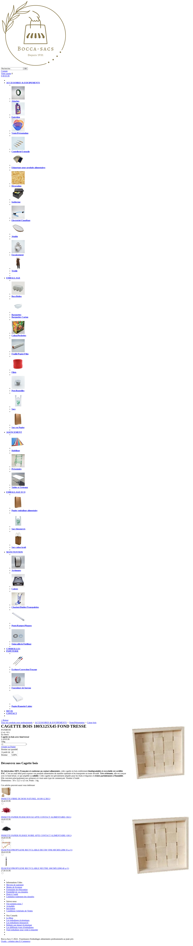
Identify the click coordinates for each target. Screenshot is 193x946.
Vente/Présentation (77, 722)
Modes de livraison (14, 887)
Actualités (10, 906)
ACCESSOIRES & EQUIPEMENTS (51, 722)
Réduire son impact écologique (19, 925)
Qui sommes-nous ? (14, 904)
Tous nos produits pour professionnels (16, 722)
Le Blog (9, 918)
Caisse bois (91, 722)
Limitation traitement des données (20, 897)
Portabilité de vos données (17, 892)
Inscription (10, 908)
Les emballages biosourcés (17, 923)
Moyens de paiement (15, 885)
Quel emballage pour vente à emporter (22, 930)
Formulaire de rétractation (17, 889)
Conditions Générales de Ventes (19, 911)
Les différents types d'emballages (20, 927)
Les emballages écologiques (17, 920)
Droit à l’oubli (12, 894)
